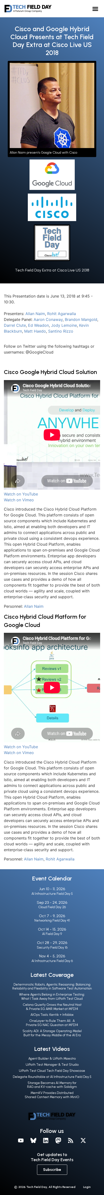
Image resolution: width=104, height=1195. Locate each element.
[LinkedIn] (46, 1140)
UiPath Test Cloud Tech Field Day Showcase (52, 1071)
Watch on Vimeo (19, 499)
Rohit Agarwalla (61, 313)
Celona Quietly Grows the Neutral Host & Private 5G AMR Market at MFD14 (52, 1007)
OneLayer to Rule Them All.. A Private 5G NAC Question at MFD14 (52, 1023)
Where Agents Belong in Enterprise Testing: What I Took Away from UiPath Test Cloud (52, 996)
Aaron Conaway (48, 319)
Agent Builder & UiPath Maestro (52, 1058)
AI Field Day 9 (52, 934)
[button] (95, 8)
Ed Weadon (38, 325)
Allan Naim (35, 313)
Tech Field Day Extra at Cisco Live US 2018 (52, 270)
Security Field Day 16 (52, 947)
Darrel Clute (15, 325)
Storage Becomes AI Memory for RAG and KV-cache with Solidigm (52, 1085)
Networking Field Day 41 (52, 920)
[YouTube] (21, 1140)
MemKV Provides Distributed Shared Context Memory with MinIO (52, 1095)
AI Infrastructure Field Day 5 (52, 894)
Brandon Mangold (81, 319)
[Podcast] (71, 1140)
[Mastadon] (58, 1140)
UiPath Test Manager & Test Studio (52, 1065)
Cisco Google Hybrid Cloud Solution (50, 371)
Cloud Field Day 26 (52, 907)
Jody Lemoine (64, 325)
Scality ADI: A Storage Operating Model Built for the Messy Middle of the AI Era (52, 1033)
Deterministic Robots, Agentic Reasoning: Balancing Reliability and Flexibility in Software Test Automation (52, 986)
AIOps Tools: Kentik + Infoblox (52, 1015)
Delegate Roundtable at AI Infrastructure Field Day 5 (52, 1077)
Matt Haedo (35, 331)
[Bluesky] (33, 1140)
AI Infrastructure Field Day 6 (52, 961)
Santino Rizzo (60, 331)
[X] (83, 1140)
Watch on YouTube (21, 494)
